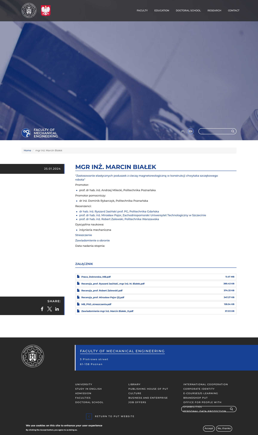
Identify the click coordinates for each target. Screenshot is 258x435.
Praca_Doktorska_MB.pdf (96, 276)
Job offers (137, 402)
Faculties (83, 397)
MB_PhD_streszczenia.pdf (96, 304)
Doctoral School (188, 10)
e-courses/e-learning (200, 393)
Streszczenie (83, 235)
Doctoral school (89, 402)
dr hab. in (85, 211)
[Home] (30, 10)
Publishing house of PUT (148, 388)
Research (214, 10)
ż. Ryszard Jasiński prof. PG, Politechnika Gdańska (125, 211)
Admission (83, 393)
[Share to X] (49, 309)
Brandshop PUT (195, 397)
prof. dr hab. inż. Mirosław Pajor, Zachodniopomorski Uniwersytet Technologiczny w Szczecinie (143, 215)
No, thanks (224, 428)
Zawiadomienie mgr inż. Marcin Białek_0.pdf (107, 311)
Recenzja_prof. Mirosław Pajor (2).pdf (102, 297)
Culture (134, 393)
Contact (233, 10)
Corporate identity (199, 388)
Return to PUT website (115, 416)
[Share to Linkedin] (57, 309)
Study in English (88, 388)
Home (27, 150)
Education (161, 10)
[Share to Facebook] (42, 309)
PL (183, 131)
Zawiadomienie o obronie (92, 240)
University (83, 384)
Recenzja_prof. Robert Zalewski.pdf (101, 290)
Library (134, 384)
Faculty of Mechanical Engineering (46, 133)
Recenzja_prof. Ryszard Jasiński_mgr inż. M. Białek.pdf (113, 283)
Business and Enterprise (148, 397)
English (191, 132)
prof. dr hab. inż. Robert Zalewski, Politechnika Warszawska (119, 219)
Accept (209, 428)
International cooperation (205, 384)
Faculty (142, 10)
